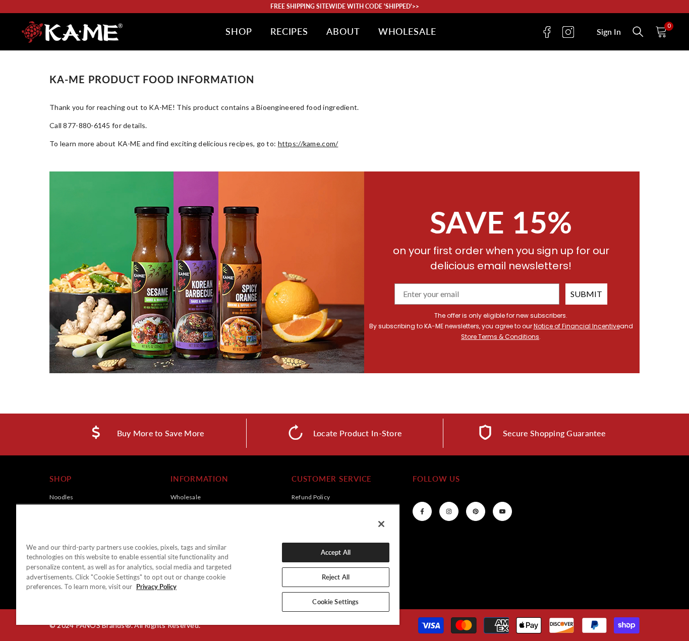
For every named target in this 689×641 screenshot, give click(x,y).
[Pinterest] (475, 511)
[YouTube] (502, 511)
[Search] (638, 31)
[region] (207, 564)
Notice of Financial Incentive (577, 326)
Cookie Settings (335, 602)
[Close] (381, 524)
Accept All (336, 552)
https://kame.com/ (308, 143)
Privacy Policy (156, 586)
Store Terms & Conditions (500, 336)
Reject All (336, 577)
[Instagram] (568, 32)
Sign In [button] (609, 32)
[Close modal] (638, 31)
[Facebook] (547, 32)
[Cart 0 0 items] (661, 32)
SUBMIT (586, 294)
